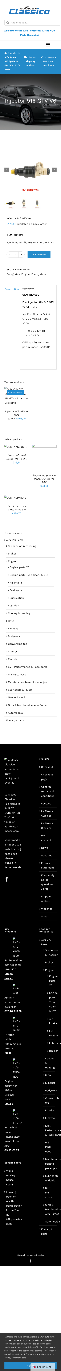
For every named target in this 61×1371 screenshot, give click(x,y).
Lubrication (17, 597)
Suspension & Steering (22, 546)
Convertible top (17, 643)
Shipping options (46, 899)
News (44, 847)
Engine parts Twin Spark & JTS (29, 574)
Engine (25, 274)
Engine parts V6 (19, 567)
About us (46, 855)
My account (46, 838)
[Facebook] (6, 879)
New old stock (17, 697)
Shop (44, 916)
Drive (11, 620)
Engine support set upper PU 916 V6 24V (44, 478)
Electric (13, 659)
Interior (12, 651)
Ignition (14, 605)
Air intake (16, 582)
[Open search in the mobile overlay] (32, 23)
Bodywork (14, 636)
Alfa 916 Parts (14, 539)
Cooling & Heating (19, 613)
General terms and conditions (50, 61)
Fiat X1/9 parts (15, 720)
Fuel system (38, 274)
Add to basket (39, 254)
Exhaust (13, 628)
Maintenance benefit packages (27, 682)
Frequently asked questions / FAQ (47, 882)
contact (46, 803)
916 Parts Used (17, 674)
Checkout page (47, 777)
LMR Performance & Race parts (27, 666)
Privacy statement (47, 865)
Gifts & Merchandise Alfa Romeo (28, 705)
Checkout (47, 766)
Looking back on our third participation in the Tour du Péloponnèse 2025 (13, 1208)
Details (18, 398)
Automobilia (15, 712)
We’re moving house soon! (10, 1177)
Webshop (47, 908)
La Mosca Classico (47, 813)
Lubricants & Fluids (20, 689)
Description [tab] (11, 289)
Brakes (12, 553)
